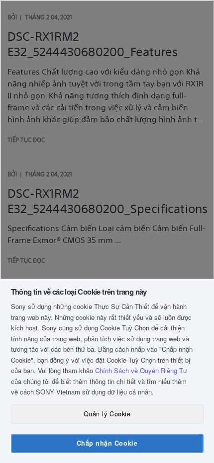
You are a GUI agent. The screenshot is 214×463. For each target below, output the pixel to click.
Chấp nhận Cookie (107, 443)
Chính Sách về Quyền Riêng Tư (141, 370)
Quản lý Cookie (107, 413)
